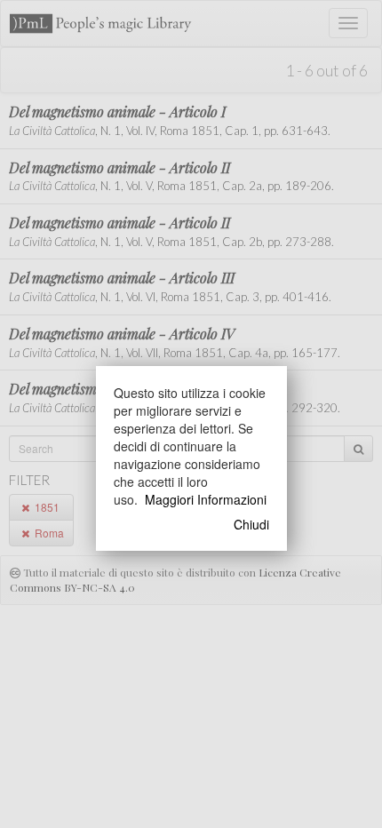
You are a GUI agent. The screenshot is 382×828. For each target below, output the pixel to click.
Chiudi (251, 524)
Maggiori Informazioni (206, 499)
